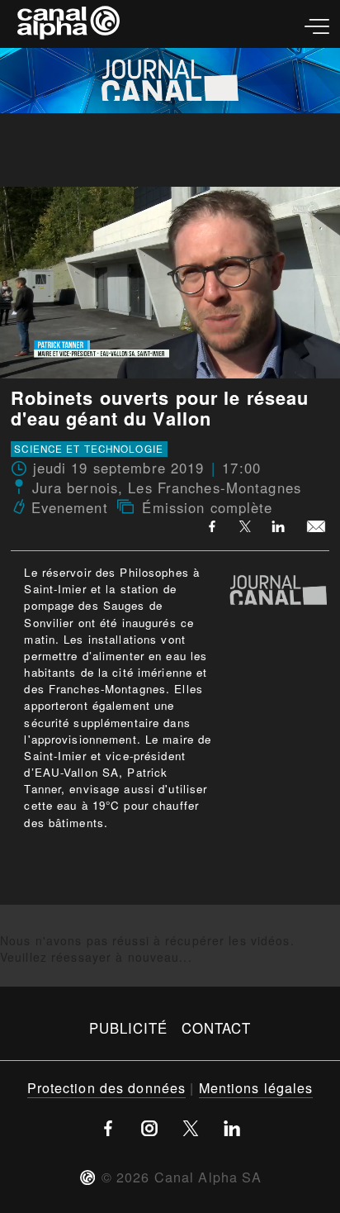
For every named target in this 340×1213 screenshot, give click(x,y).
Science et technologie (88, 448)
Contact (217, 1028)
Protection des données (107, 1087)
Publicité (128, 1028)
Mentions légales (256, 1087)
